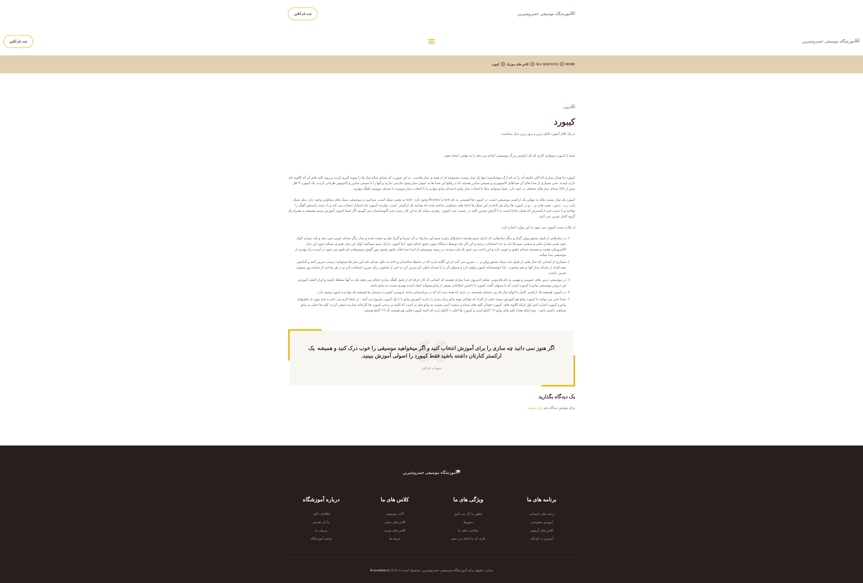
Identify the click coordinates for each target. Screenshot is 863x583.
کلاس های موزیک (517, 64)
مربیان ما (321, 530)
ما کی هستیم (321, 522)
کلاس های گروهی (541, 530)
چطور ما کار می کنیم (468, 513)
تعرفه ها (394, 538)
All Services (547, 64)
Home (570, 64)
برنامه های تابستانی (542, 513)
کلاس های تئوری (394, 530)
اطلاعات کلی (321, 513)
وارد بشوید (535, 408)
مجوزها (468, 522)
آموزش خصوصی (542, 522)
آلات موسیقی (395, 513)
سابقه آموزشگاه (321, 538)
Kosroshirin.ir (379, 570)
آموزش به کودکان (542, 538)
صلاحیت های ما (468, 530)
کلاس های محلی (395, 522)
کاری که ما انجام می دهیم (468, 538)
